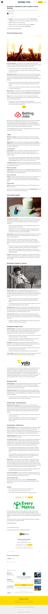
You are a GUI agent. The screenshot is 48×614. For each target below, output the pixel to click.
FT (9, 181)
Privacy (24, 607)
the (8, 181)
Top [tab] (8, 570)
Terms (27, 607)
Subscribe (40, 2)
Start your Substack (21, 609)
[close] (33, 573)
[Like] (7, 576)
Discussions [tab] (14, 570)
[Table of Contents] (1, 307)
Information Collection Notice (24, 588)
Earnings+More (13, 575)
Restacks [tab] (13, 558)
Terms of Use (28, 587)
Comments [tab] (9, 558)
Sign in (45, 2)
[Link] (5, 33)
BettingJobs (13, 128)
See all (9, 592)
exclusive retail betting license (26, 290)
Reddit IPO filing (30, 169)
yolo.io (30, 373)
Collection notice (30, 607)
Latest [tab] (10, 570)
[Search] (34, 2)
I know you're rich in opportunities (14, 28)
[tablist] (11, 559)
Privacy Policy (31, 588)
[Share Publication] (36, 2)
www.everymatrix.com (11, 523)
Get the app (29, 609)
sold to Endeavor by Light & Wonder (32, 92)
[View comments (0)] (11, 16)
